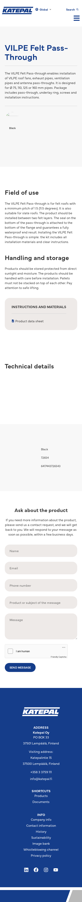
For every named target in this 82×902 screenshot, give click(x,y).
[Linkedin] (26, 869)
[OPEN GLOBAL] (50, 9)
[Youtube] (56, 869)
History (41, 831)
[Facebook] (36, 869)
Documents (41, 801)
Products (41, 795)
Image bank (41, 843)
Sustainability (41, 837)
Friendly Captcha (58, 657)
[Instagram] (46, 869)
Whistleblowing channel (41, 849)
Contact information (41, 825)
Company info (41, 819)
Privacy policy (41, 855)
